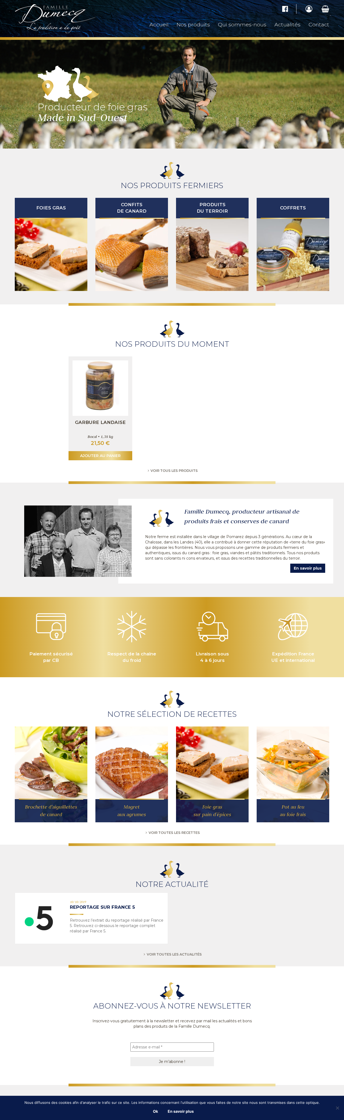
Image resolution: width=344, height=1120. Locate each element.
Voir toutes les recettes (174, 833)
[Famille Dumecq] (64, 18)
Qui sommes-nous (242, 24)
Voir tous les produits (174, 471)
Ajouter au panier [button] (100, 455)
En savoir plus (308, 568)
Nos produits (193, 24)
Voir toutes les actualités (174, 954)
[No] (337, 1108)
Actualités (287, 24)
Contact (319, 24)
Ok (155, 1111)
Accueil (159, 24)
